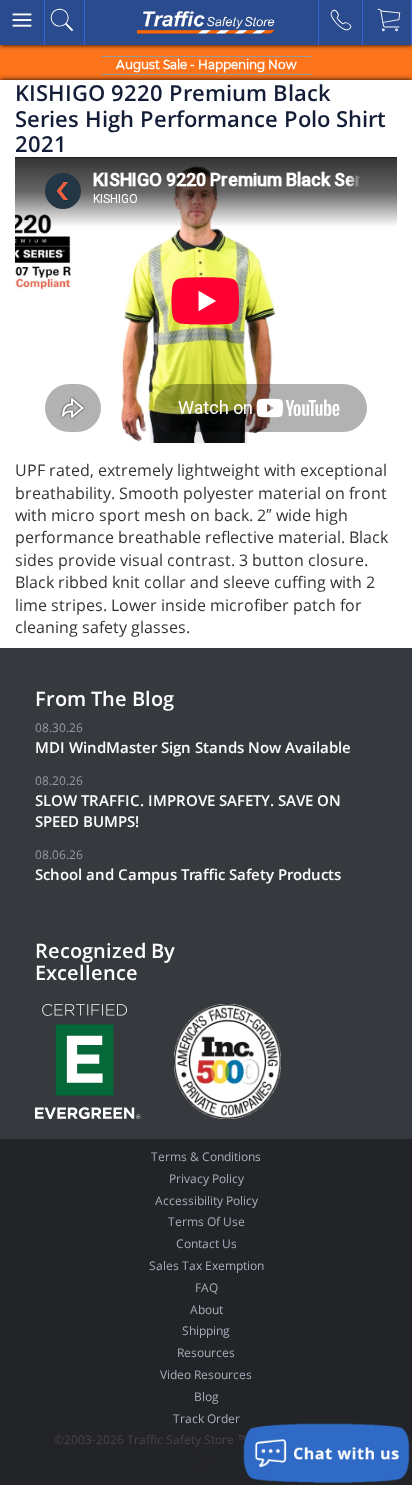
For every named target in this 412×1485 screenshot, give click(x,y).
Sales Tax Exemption (206, 1265)
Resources (206, 1352)
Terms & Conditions (206, 1156)
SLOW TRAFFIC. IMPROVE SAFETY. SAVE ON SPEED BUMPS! (188, 810)
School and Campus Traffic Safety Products (188, 874)
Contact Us (206, 1243)
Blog (206, 1396)
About (206, 1309)
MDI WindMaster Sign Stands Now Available (193, 747)
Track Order (206, 1418)
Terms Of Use (206, 1221)
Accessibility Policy (206, 1200)
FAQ (206, 1287)
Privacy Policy (206, 1178)
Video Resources (206, 1374)
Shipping (206, 1330)
